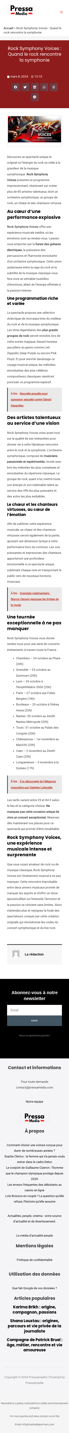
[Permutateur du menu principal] (62, 12)
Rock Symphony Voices (22, 226)
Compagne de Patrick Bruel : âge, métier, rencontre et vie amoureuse (34, 1345)
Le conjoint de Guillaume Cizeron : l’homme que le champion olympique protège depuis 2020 (34, 1173)
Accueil (8, 28)
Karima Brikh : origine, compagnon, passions (34, 1309)
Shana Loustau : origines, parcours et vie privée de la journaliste (34, 1326)
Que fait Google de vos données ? (34, 1288)
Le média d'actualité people (34, 1235)
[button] (15, 87)
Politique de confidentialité (34, 1260)
